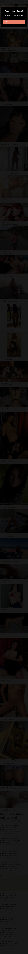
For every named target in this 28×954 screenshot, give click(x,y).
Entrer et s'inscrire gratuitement (14, 21)
